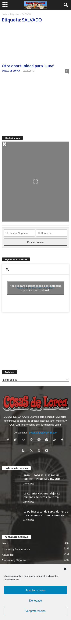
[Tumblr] (62, 440)
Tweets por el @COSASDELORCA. (35, 288)
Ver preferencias (35, 610)
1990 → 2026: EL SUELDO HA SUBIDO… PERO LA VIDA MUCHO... (45, 477)
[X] (32, 450)
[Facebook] (9, 440)
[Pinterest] (32, 440)
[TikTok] (55, 440)
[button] (65, 569)
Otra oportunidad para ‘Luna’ (28, 65)
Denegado (35, 600)
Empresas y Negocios (14, 560)
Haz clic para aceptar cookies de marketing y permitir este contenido (35, 288)
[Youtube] (47, 450)
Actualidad (7, 554)
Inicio (4, 14)
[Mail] (24, 440)
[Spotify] (40, 440)
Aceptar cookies (36, 590)
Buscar (35, 242)
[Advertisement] (30, 104)
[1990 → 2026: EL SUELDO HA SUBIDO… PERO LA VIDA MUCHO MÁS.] (11, 481)
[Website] (40, 450)
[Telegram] (47, 440)
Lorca (5, 543)
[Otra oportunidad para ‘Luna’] (35, 44)
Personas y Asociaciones (16, 549)
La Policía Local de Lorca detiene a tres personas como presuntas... (46, 513)
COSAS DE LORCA (11, 70)
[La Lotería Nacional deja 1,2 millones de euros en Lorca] (11, 499)
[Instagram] (16, 440)
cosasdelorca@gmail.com (43, 432)
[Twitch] (24, 450)
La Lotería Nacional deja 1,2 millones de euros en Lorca (41, 495)
